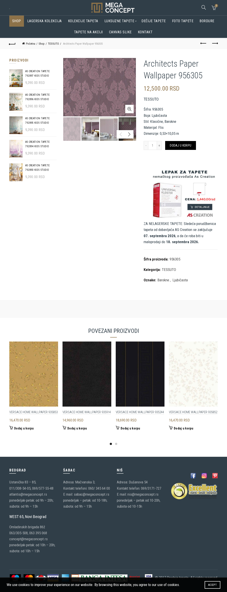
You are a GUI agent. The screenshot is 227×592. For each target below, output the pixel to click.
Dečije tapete (153, 21)
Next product (214, 43)
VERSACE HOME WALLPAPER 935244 (140, 412)
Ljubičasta (180, 280)
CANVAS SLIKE (120, 32)
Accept (212, 584)
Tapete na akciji (88, 32)
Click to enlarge (129, 109)
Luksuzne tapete (119, 21)
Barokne (163, 280)
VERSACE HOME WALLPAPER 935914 (87, 412)
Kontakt (145, 32)
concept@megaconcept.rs (28, 539)
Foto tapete (183, 21)
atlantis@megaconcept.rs (28, 494)
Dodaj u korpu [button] (24, 428)
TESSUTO (53, 43)
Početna (30, 43)
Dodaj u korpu (180, 145)
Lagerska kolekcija (44, 21)
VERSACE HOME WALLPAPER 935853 (33, 412)
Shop (16, 21)
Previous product (203, 43)
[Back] (12, 43)
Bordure (207, 21)
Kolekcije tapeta (83, 21)
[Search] (203, 7)
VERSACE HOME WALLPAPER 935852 (193, 412)
